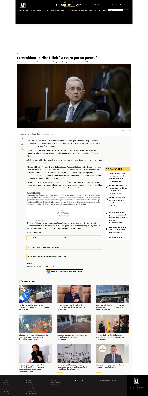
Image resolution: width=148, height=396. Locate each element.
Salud (29, 380)
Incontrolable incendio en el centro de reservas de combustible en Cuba (50, 238)
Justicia (5, 380)
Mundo (5, 389)
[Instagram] (86, 380)
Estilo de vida (32, 393)
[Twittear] (22, 144)
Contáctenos (55, 385)
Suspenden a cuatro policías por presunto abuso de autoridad (47, 256)
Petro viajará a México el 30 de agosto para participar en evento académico (118, 189)
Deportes (6, 385)
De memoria (31, 385)
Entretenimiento (8, 387)
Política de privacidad (57, 387)
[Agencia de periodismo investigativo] (36, 5)
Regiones (6, 391)
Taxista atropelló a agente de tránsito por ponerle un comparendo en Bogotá (118, 177)
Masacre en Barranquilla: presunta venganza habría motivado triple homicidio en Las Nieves (118, 217)
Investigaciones (32, 387)
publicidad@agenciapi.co (108, 380)
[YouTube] (83, 380)
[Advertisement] (74, 40)
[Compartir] (22, 139)
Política (19, 54)
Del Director (54, 380)
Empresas (6, 393)
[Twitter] (80, 380)
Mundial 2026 (32, 389)
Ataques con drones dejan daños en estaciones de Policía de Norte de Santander (117, 232)
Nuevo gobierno (32, 391)
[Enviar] (22, 148)
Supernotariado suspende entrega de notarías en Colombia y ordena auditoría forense (118, 203)
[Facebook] (77, 380)
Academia (31, 382)
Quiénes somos (55, 382)
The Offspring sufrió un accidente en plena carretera (44, 247)
